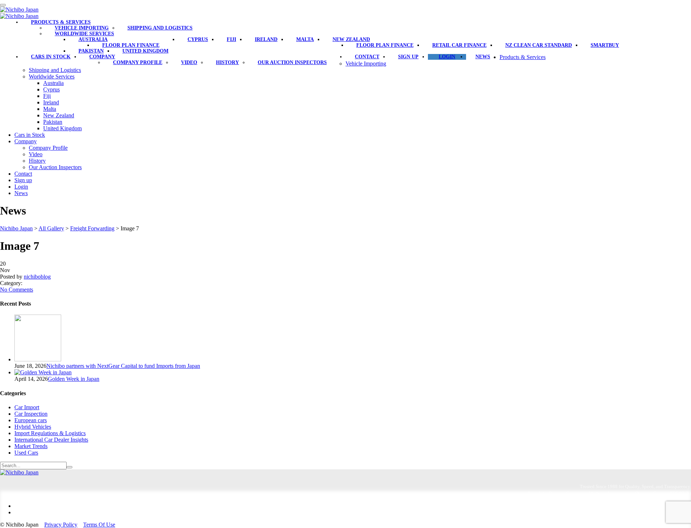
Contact (367, 56)
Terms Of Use (99, 525)
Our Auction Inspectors (292, 62)
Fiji (231, 39)
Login (447, 56)
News (482, 56)
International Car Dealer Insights (51, 440)
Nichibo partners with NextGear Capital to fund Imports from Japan (123, 366)
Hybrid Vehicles (32, 427)
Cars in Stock (51, 56)
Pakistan (91, 51)
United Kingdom (145, 51)
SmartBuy (605, 45)
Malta (305, 39)
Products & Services (61, 22)
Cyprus (198, 39)
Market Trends (31, 446)
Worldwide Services (84, 33)
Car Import (26, 407)
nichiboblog (37, 277)
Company (102, 56)
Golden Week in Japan (73, 379)
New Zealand (351, 39)
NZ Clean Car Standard (538, 45)
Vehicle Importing (82, 28)
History (227, 62)
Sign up (408, 56)
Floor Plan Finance (130, 45)
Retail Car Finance (459, 45)
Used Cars (26, 453)
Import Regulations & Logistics (50, 433)
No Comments (16, 289)
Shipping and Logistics (160, 28)
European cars (30, 420)
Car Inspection (31, 414)
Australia (93, 39)
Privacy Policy (60, 525)
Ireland (266, 39)
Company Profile (137, 62)
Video (189, 62)
